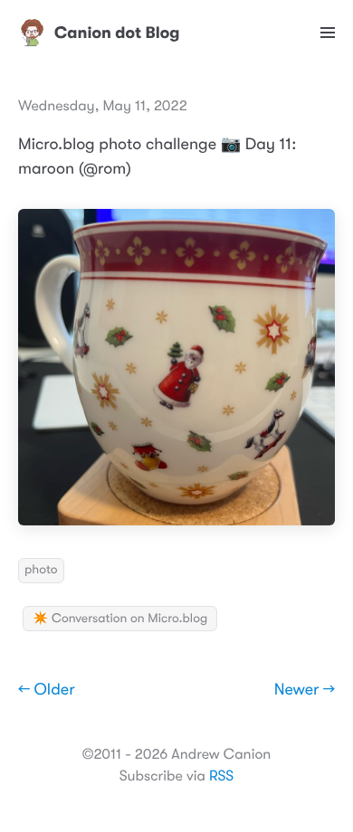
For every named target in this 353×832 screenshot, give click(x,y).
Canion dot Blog (117, 33)
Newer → (304, 690)
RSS (221, 776)
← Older (46, 690)
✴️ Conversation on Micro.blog (120, 618)
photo (41, 570)
